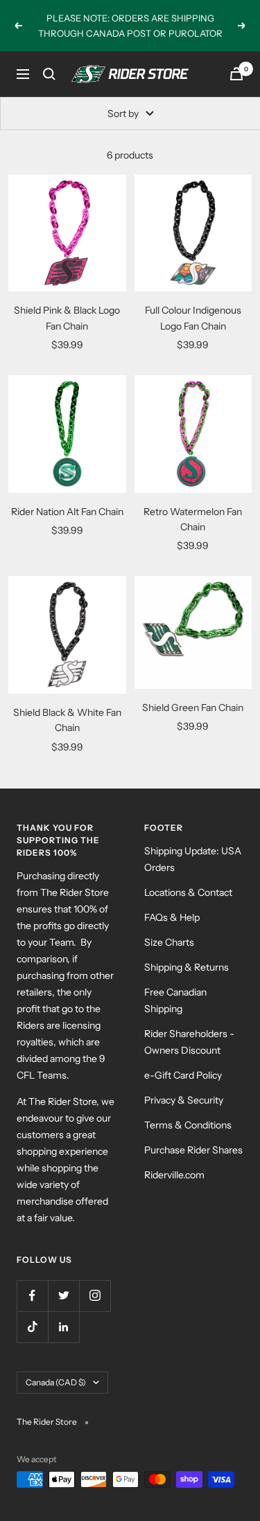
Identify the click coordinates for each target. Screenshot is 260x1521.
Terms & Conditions (188, 1125)
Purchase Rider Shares (193, 1150)
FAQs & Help (172, 917)
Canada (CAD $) (56, 1382)
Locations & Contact (188, 892)
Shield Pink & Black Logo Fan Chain (67, 318)
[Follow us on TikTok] (32, 1326)
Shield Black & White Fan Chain (67, 720)
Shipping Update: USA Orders (192, 859)
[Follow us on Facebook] (32, 1295)
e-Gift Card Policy (183, 1075)
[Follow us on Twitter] (63, 1295)
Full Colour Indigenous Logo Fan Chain (193, 318)
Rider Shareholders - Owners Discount (189, 1041)
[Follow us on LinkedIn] (63, 1326)
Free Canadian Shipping (175, 1000)
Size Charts (169, 942)
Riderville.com (174, 1175)
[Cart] (236, 73)
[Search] (49, 74)
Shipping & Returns (186, 967)
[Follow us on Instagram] (94, 1295)
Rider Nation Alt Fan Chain (67, 511)
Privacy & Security (183, 1100)
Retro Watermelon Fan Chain (193, 519)
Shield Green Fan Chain (192, 707)
